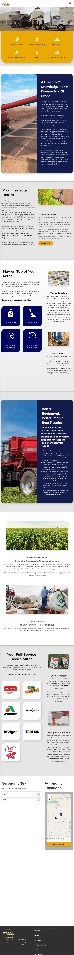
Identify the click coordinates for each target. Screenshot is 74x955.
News (36, 950)
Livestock (37, 940)
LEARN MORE (45, 243)
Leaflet (50, 838)
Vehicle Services (40, 945)
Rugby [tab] (5, 794)
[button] (56, 818)
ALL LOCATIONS (58, 844)
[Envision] (5, 3)
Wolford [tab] (5, 799)
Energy (36, 935)
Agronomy (38, 931)
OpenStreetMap (60, 838)
